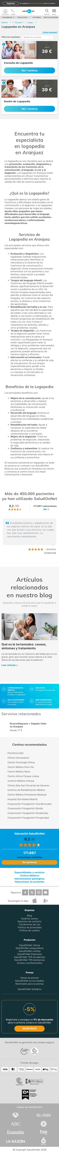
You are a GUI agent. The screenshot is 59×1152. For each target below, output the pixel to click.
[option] (31, 537)
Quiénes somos (29, 918)
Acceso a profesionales (29, 962)
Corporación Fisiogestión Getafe (25, 808)
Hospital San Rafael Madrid (22, 799)
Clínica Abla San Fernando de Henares (28, 785)
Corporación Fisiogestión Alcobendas (28, 813)
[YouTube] (46, 892)
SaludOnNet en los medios (29, 980)
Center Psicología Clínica (21, 762)
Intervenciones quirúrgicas (30, 878)
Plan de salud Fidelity (51, 17)
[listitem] (29, 58)
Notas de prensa (30, 977)
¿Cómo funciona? (49, 32)
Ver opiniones (29, 862)
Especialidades (7, 17)
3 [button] (35, 562)
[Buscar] (47, 11)
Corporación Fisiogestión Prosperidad (28, 817)
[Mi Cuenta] (5, 11)
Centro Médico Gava (19, 771)
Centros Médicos (29, 875)
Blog (29, 915)
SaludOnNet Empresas (29, 954)
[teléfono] (13, 11)
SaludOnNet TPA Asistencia (29, 960)
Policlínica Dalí (15, 753)
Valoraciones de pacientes (29, 881)
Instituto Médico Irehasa (21, 780)
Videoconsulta (22, 17)
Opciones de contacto (29, 921)
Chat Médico (37, 17)
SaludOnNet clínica (29, 945)
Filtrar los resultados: (11, 37)
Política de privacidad (29, 927)
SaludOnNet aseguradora (29, 948)
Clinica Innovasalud (18, 757)
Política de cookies (29, 930)
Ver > (46, 509)
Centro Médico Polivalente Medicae (27, 794)
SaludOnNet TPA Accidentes (29, 957)
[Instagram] (39, 892)
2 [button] (31, 562)
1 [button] (26, 562)
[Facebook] (25, 892)
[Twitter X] (32, 892)
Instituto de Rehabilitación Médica (26, 790)
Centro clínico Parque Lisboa (23, 776)
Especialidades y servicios (30, 872)
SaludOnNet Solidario (29, 989)
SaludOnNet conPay (30, 951)
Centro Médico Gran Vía (21, 767)
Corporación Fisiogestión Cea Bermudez (30, 803)
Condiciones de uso (29, 924)
